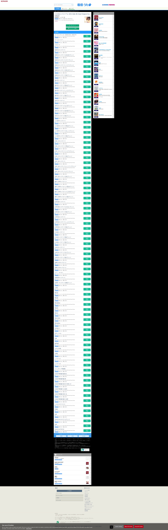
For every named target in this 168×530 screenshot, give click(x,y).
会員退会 (86, 496)
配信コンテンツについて (89, 506)
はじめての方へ (87, 498)
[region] (84, 526)
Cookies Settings (118, 526)
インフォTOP (87, 490)
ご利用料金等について (89, 502)
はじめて (72, 8)
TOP (55, 11)
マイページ (87, 493)
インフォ (65, 8)
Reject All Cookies (128, 526)
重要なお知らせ (87, 509)
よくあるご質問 (87, 501)
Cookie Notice (29, 528)
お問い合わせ (87, 499)
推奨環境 (86, 510)
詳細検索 (70, 490)
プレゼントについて (88, 507)
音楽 (58, 8)
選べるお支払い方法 (88, 504)
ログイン (86, 491)
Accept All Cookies (139, 526)
